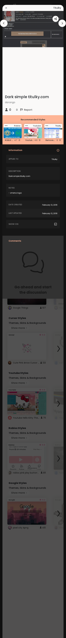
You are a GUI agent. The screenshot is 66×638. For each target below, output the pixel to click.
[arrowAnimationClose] (4, 23)
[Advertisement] (12, 319)
